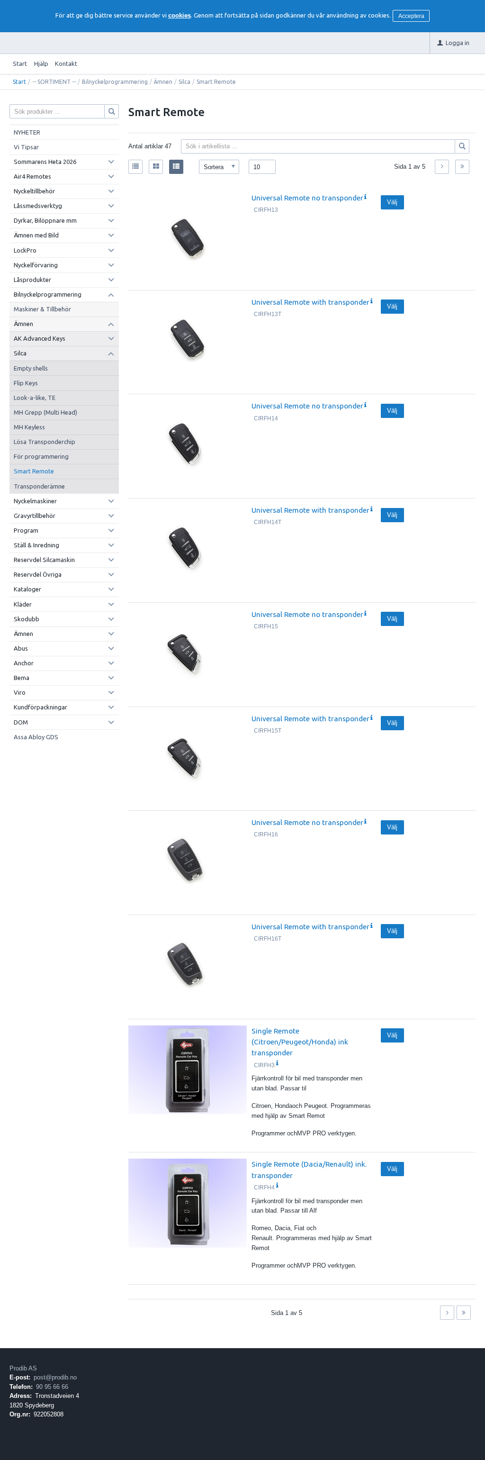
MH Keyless (29, 427)
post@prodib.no (55, 1377)
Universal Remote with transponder (310, 302)
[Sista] (462, 167)
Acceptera (411, 16)
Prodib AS (23, 1368)
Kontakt (66, 63)
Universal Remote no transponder (307, 197)
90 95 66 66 (52, 1386)
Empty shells (31, 368)
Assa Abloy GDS (36, 737)
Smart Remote (34, 471)
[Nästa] (442, 167)
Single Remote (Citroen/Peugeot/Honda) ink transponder (299, 1041)
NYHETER (27, 132)
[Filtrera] (462, 146)
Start (20, 63)
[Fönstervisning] (156, 167)
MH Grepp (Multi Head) (45, 412)
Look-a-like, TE (34, 397)
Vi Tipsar (26, 147)
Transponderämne (39, 486)
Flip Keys (26, 383)
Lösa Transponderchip (44, 441)
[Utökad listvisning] (176, 167)
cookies (179, 15)
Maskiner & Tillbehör (42, 309)
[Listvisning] (135, 167)
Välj (392, 202)
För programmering (41, 456)
